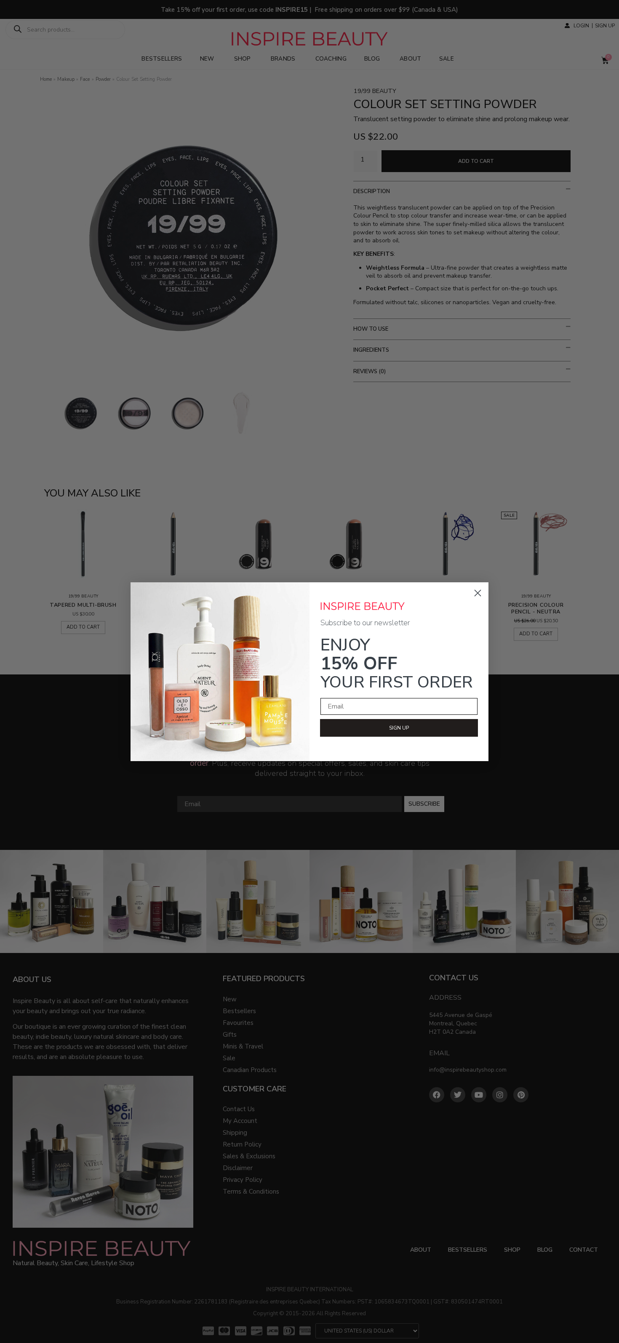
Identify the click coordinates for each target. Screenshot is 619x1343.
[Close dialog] (477, 593)
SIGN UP (399, 728)
